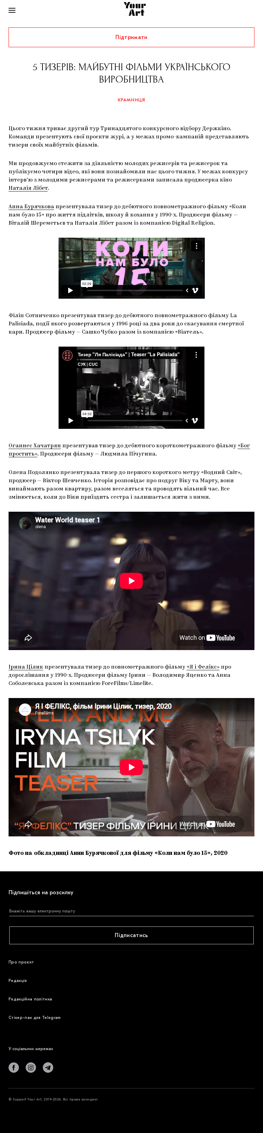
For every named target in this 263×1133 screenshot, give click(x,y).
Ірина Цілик (26, 667)
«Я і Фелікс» (203, 667)
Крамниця (132, 99)
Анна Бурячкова (31, 207)
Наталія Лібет (28, 188)
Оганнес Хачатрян (35, 446)
